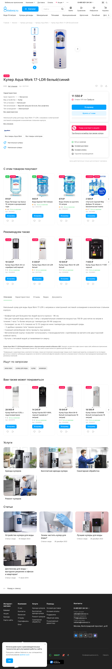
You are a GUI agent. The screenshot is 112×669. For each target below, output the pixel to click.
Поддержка (51, 615)
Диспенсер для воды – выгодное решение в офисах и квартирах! (19, 571)
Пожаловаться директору (52, 622)
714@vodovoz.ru (80, 618)
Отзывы (36, 297)
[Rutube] (90, 635)
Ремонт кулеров (13, 498)
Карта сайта (8, 620)
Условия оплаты (53, 611)
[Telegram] (81, 635)
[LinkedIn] (95, 635)
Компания (22, 604)
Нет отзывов (12, 86)
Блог (20, 624)
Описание (8, 297)
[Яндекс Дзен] (85, 635)
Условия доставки (54, 608)
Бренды (7, 617)
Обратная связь (53, 618)
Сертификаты (23, 621)
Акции (6, 613)
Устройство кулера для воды (19, 535)
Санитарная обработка (88, 471)
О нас (20, 608)
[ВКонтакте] (76, 635)
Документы (57, 297)
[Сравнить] (101, 86)
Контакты (21, 611)
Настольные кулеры (15, 143)
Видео (46, 297)
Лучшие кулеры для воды (89, 535)
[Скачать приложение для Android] (56, 662)
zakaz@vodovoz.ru (81, 614)
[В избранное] (96, 86)
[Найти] (62, 9)
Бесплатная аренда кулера (54, 471)
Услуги (35, 604)
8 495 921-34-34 (85, 2)
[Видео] (34, 67)
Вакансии (21, 615)
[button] (77, 49)
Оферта (105, 655)
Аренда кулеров (13, 471)
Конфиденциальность (90, 655)
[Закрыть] (45, 644)
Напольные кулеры (15, 147)
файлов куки (24, 655)
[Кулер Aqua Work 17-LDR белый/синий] (60, 49)
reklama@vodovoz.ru (82, 622)
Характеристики (22, 297)
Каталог (7, 610)
